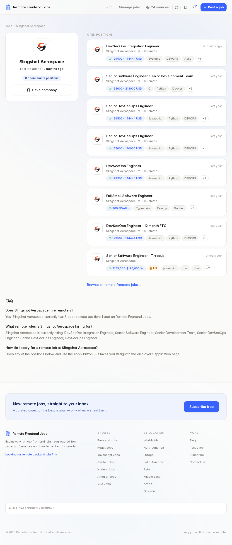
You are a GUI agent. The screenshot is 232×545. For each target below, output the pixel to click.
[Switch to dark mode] (176, 7)
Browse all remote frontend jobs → (114, 285)
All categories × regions (33, 508)
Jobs (8, 26)
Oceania (150, 491)
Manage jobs (129, 7)
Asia (147, 469)
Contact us (197, 462)
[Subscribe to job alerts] (195, 7)
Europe (149, 455)
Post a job (197, 447)
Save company (44, 90)
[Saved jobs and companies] (185, 7)
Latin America (153, 462)
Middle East (152, 476)
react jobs (105, 447)
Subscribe (197, 455)
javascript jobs (108, 455)
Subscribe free (201, 406)
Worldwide (151, 440)
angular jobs (106, 476)
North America (154, 447)
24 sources (160, 7)
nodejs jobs (106, 469)
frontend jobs (107, 440)
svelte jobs (105, 462)
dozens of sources (18, 446)
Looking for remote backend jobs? (29, 454)
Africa (148, 484)
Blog (109, 7)
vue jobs (104, 484)
